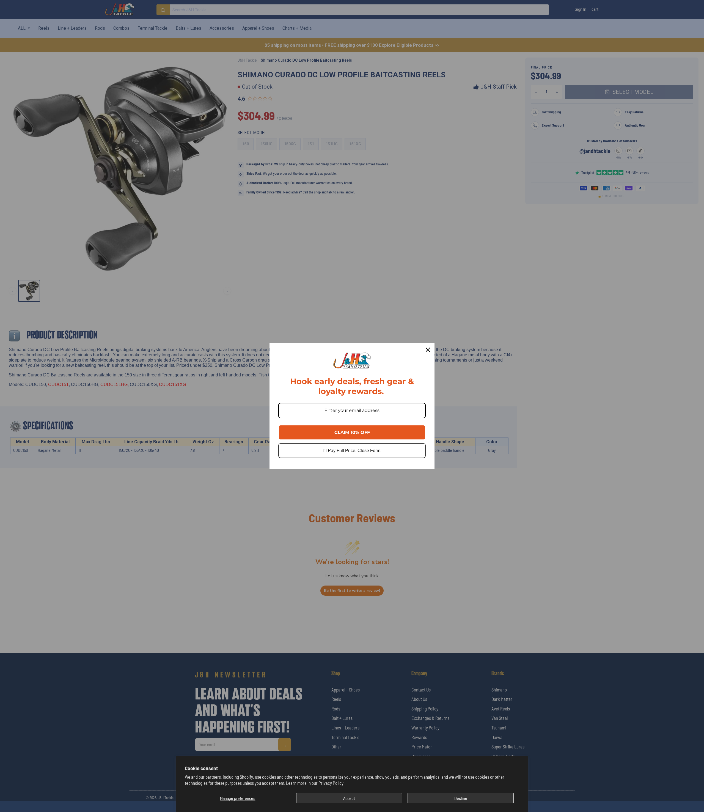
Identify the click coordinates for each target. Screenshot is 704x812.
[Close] (428, 349)
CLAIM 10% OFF (352, 432)
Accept (349, 798)
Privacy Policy (330, 783)
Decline (460, 798)
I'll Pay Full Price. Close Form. (352, 450)
